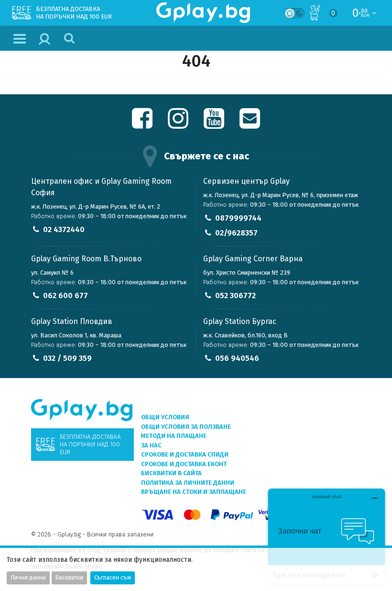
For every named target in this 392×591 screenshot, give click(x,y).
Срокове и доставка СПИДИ (185, 454)
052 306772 (235, 295)
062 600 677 (65, 295)
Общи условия (165, 417)
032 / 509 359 (67, 358)
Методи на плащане (174, 435)
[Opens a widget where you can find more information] (326, 536)
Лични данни (28, 577)
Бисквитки (69, 577)
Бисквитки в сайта (171, 473)
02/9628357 (236, 232)
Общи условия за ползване (186, 426)
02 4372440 (64, 229)
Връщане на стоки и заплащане (193, 491)
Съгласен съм (112, 577)
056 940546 (237, 358)
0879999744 (238, 218)
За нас (151, 445)
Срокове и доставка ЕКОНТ (184, 464)
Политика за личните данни (187, 482)
